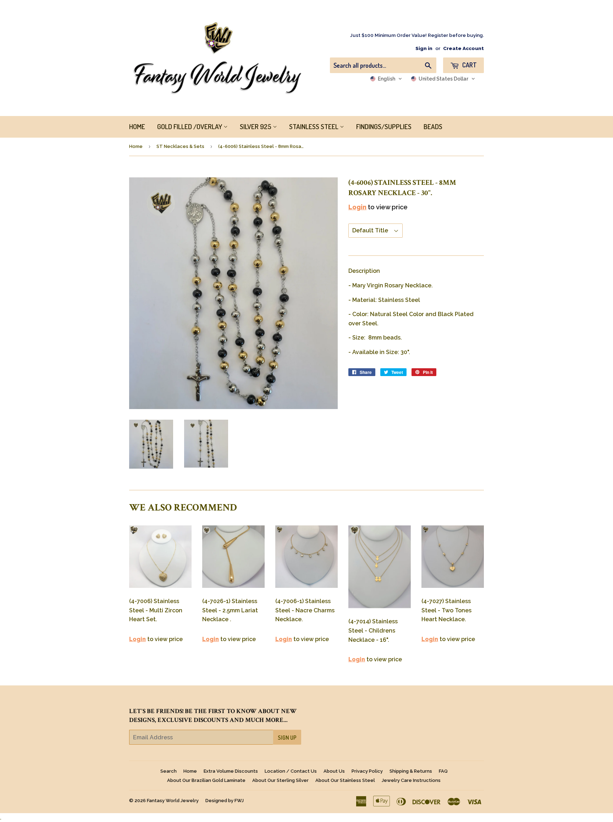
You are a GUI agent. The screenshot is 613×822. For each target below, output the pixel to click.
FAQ (443, 771)
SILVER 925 (256, 126)
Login (357, 207)
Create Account (463, 48)
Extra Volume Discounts (231, 771)
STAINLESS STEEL (314, 126)
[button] (386, 78)
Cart (469, 65)
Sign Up (287, 737)
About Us (334, 771)
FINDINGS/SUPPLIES (384, 126)
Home (136, 146)
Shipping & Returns (411, 771)
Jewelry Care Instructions (411, 780)
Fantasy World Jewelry (173, 800)
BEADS (433, 126)
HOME (137, 126)
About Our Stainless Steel (345, 780)
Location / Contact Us (291, 771)
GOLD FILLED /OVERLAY (190, 126)
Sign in (423, 48)
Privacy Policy (367, 771)
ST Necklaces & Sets (180, 146)
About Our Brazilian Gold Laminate (206, 780)
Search (168, 771)
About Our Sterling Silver (280, 780)
